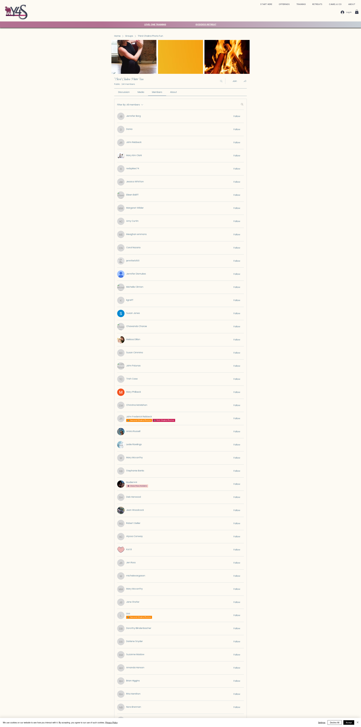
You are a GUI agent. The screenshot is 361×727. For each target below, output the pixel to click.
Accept (349, 722)
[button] (266, 4)
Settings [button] (321, 722)
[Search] (221, 81)
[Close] (357, 722)
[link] (124, 92)
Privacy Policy (111, 722)
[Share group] (245, 81)
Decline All (334, 722)
